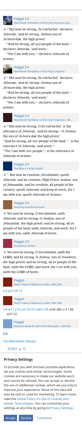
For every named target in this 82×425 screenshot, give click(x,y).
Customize (44, 418)
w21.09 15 (15, 291)
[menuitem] (6, 5)
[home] (6, 5)
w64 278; (42, 309)
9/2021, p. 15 (17, 349)
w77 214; (14, 309)
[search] (77, 5)
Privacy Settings (61, 408)
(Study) (19, 341)
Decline (26, 418)
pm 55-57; (28, 309)
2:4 (5, 291)
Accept (10, 418)
